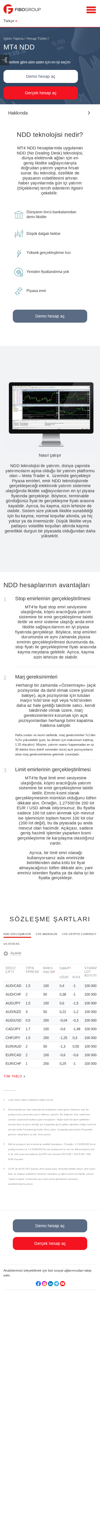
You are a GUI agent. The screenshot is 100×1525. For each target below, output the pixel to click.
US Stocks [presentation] (11, 943)
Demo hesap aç (40, 76)
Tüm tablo (12, 1076)
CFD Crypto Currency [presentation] (79, 934)
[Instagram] (44, 1283)
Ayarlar (15, 953)
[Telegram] (56, 1283)
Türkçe (8, 21)
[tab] (17, 936)
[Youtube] (62, 1283)
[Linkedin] (50, 1283)
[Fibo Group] (22, 11)
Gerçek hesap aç (41, 93)
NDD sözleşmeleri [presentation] (17, 934)
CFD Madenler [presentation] (46, 934)
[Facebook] (38, 1283)
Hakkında (18, 112)
